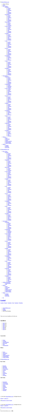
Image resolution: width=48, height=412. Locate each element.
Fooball (8, 85)
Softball (7, 103)
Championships (8, 142)
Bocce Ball (7, 21)
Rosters (8, 9)
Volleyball (7, 123)
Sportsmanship (8, 283)
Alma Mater (7, 139)
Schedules (9, 10)
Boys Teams (5, 6)
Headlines (9, 13)
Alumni (6, 140)
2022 (4, 325)
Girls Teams (5, 75)
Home (4, 5)
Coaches (9, 8)
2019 (4, 328)
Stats (8, 11)
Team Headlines (6, 342)
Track (6, 60)
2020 (4, 327)
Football (7, 33)
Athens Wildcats (6, 4)
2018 (4, 329)
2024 (4, 324)
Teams (4, 309)
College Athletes (8, 143)
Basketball (7, 14)
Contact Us (6, 398)
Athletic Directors (8, 141)
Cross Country (8, 26)
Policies (1, 398)
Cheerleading (8, 84)
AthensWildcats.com (6, 307)
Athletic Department (6, 282)
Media (4, 144)
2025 (4, 323)
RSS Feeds (7, 147)
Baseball (7, 7)
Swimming (7, 55)
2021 (4, 326)
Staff (6, 284)
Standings (9, 12)
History (4, 136)
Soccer (6, 48)
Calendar (6, 145)
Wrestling (7, 68)
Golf (6, 40)
